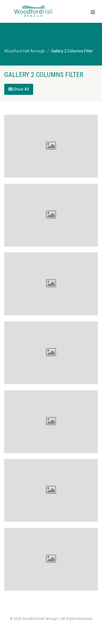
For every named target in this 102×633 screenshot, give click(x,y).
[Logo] (34, 11)
